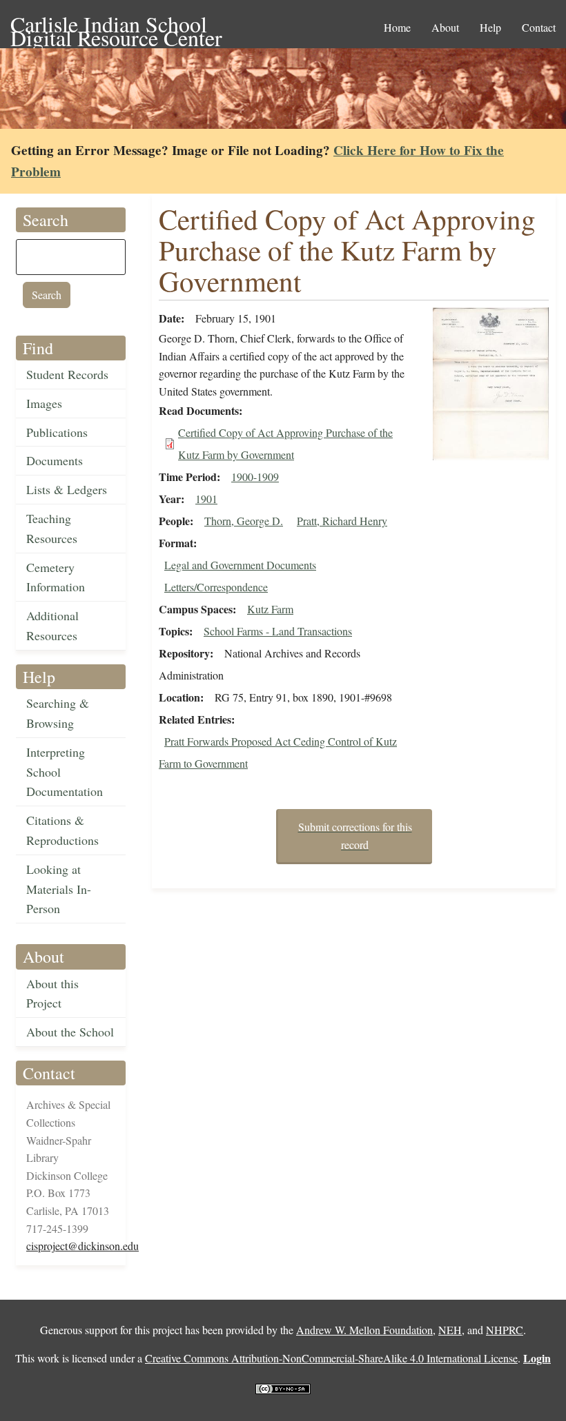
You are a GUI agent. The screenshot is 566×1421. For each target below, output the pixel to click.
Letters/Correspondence (216, 587)
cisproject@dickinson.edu (82, 1245)
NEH (450, 1329)
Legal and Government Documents (240, 565)
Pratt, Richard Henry (342, 520)
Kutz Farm (270, 609)
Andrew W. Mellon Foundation (364, 1329)
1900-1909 (255, 476)
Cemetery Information (55, 577)
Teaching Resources (51, 528)
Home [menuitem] (397, 27)
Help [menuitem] (490, 27)
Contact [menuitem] (539, 27)
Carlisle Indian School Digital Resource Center (116, 25)
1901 (206, 498)
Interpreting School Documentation (64, 772)
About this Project (52, 993)
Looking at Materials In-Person (58, 889)
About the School (70, 1031)
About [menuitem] (445, 27)
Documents (54, 460)
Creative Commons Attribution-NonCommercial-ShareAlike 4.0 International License (331, 1358)
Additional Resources (52, 625)
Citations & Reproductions (62, 830)
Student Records (67, 374)
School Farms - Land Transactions (278, 631)
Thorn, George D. (243, 520)
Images (44, 403)
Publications (57, 432)
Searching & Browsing (57, 713)
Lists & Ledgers (66, 489)
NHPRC (504, 1329)
